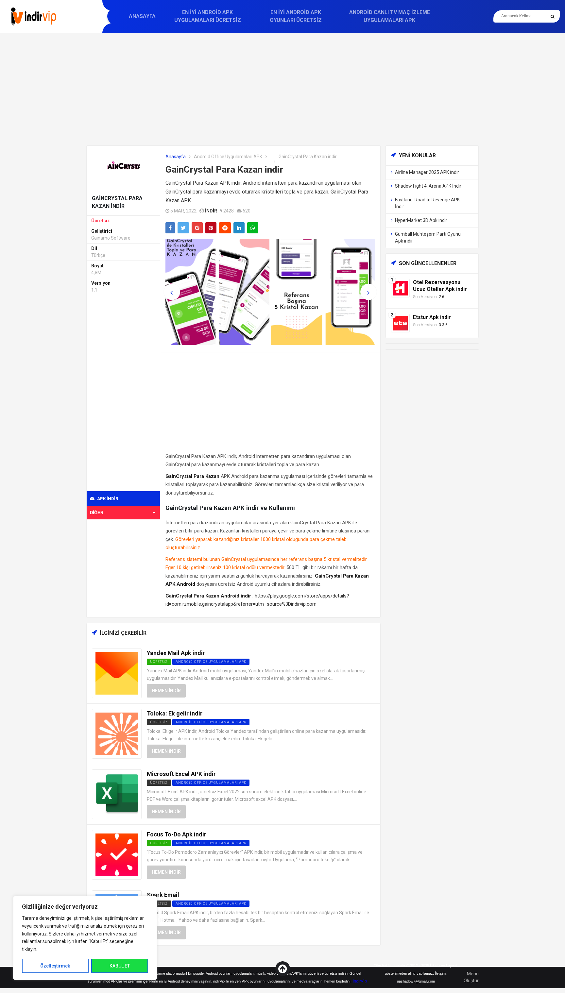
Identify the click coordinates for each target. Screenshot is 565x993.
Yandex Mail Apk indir (176, 652)
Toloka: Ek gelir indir (174, 713)
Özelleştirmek (55, 965)
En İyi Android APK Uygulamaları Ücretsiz (207, 16)
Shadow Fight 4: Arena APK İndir (428, 186)
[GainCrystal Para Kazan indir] (123, 167)
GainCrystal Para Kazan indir (224, 169)
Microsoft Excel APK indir (181, 773)
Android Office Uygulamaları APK (228, 156)
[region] (85, 938)
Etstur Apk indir (432, 317)
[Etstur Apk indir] (400, 323)
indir (211, 210)
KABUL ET (120, 965)
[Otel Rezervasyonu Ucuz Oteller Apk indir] (400, 288)
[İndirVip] (33, 16)
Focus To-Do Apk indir (176, 834)
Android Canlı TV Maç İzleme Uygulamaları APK (389, 16)
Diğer (96, 512)
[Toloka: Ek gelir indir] (116, 733)
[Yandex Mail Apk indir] (116, 673)
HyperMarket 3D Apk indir (421, 220)
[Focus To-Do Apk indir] (116, 854)
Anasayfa (142, 16)
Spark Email (163, 894)
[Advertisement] (282, 89)
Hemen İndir (166, 690)
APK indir (107, 498)
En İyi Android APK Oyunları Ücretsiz (296, 16)
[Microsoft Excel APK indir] (116, 794)
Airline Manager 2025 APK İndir (427, 172)
